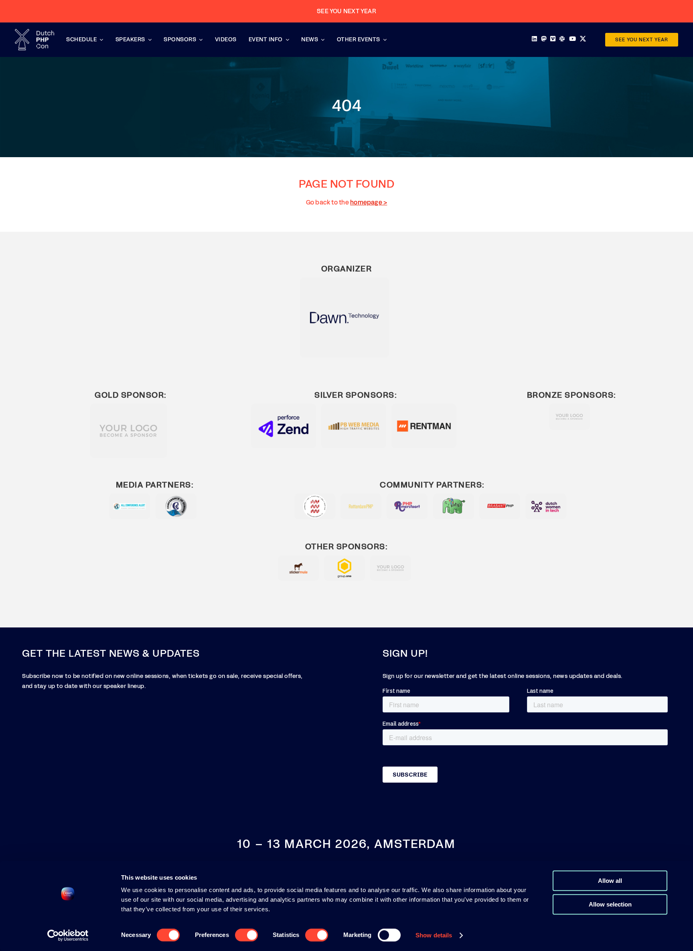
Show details (433, 935)
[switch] (246, 935)
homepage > (368, 202)
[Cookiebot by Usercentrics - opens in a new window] (68, 935)
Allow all (610, 880)
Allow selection (610, 904)
